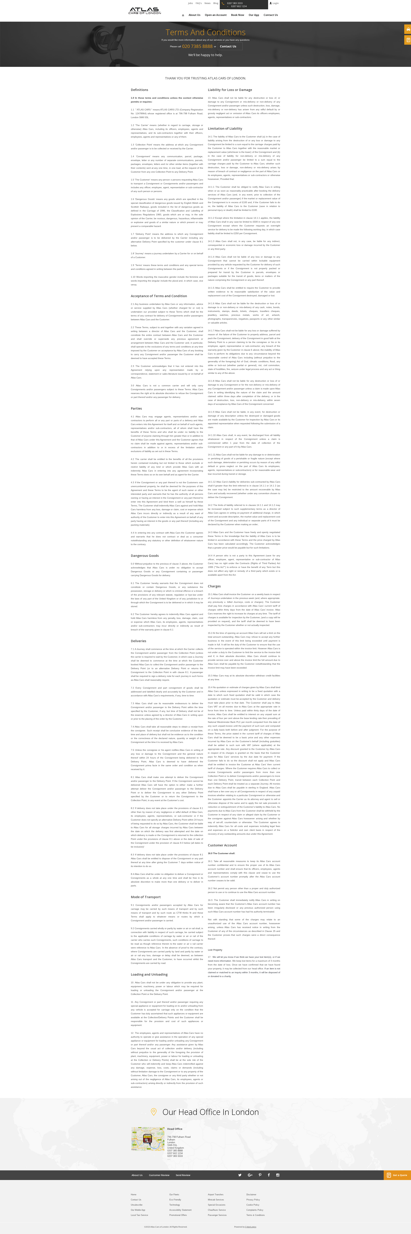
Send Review (183, 1175)
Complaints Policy (254, 1210)
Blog (215, 3)
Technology (174, 1205)
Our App (254, 15)
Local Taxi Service (139, 1215)
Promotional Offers (178, 1215)
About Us (194, 15)
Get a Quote (399, 1175)
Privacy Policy (253, 1199)
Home (133, 1194)
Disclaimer (251, 1194)
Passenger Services (217, 1215)
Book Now (237, 15)
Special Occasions (216, 1205)
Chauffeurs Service (217, 1210)
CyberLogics (250, 1227)
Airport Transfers (215, 1194)
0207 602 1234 (239, 6)
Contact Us (271, 15)
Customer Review (159, 1175)
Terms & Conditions (255, 1215)
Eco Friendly (175, 1199)
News (207, 3)
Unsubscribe (136, 1205)
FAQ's (199, 3)
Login (276, 3)
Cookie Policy (252, 1205)
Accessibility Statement (180, 1210)
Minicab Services (216, 1199)
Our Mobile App (138, 1210)
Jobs (190, 3)
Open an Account (216, 15)
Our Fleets (174, 1194)
